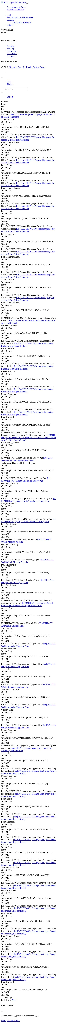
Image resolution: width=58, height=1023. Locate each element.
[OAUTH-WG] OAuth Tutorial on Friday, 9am (27, 459)
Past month (12, 53)
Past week (11, 51)
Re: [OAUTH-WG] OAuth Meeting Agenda (27, 560)
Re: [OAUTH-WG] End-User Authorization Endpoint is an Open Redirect (27, 344)
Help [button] (9, 15)
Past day (10, 48)
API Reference (26, 17)
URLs (17, 1020)
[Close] (2, 1011)
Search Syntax (13, 17)
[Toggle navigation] (27, 3)
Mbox (3, 1020)
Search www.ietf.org (16, 7)
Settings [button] (10, 20)
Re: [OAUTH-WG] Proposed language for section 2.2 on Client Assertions (27, 138)
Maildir (10, 1020)
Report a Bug (15, 67)
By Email (27, 67)
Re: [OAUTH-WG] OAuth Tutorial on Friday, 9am (25, 479)
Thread (10, 84)
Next (14, 1000)
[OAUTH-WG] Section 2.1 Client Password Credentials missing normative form (27, 604)
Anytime (10, 46)
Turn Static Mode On (21, 22)
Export (10, 97)
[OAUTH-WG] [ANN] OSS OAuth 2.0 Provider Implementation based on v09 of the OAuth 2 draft (28, 437)
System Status (39, 67)
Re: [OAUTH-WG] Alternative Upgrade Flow (28, 644)
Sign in (10, 25)
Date (9, 81)
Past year (11, 56)
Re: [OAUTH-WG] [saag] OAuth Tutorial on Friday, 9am (28, 499)
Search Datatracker (15, 9)
